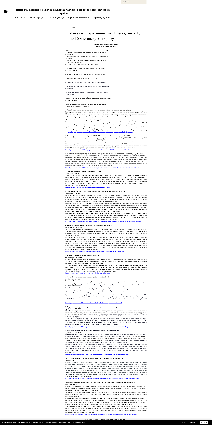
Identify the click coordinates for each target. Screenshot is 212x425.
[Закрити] (210, 422)
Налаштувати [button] (183, 422)
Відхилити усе (194, 422)
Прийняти (204, 422)
